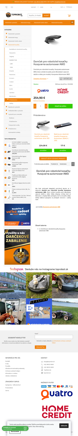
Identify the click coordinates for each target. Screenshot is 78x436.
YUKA (11, 67)
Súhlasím (64, 426)
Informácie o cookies (11, 373)
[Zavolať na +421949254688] (8, 7)
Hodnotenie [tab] (63, 164)
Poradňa (7, 366)
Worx (10, 85)
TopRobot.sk (47, 370)
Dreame (11, 71)
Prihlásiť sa (40, 347)
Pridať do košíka (60, 106)
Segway (11, 57)
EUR (62, 7)
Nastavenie (15, 431)
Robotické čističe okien (15, 41)
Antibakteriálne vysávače (15, 111)
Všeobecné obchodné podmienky (15, 368)
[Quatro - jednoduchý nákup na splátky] (17, 215)
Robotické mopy (13, 38)
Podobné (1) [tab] (54, 164)
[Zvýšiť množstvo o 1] (46, 106)
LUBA (11, 64)
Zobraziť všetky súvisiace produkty (53, 158)
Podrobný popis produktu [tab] (41, 164)
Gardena (11, 93)
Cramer (11, 82)
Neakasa (11, 118)
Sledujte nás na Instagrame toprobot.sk (46, 269)
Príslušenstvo (13, 100)
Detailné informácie (39, 79)
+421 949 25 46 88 (38, 2)
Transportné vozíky (14, 125)
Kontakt (33, 7)
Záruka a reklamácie (11, 376)
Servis (7, 391)
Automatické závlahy (14, 132)
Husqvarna (12, 53)
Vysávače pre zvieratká (15, 114)
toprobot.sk (47, 373)
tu (43, 426)
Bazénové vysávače (14, 107)
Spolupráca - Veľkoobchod (12, 385)
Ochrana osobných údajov (12, 371)
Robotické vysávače (14, 34)
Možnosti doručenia (39, 101)
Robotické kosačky (13, 45)
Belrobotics (12, 96)
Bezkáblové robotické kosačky (18, 49)
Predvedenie (9, 388)
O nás (41, 7)
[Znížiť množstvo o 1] (34, 106)
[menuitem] (11, 22)
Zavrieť (46, 111)
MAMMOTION (13, 60)
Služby (11, 103)
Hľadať (46, 15)
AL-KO (11, 89)
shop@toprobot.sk (60, 2)
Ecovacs (11, 78)
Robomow (12, 75)
